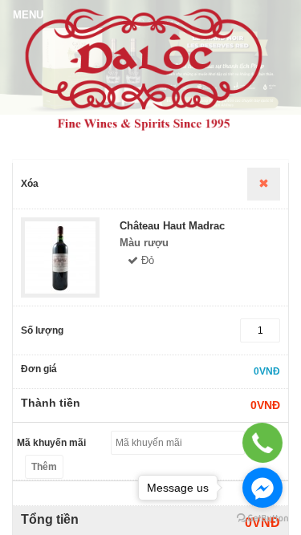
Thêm (44, 466)
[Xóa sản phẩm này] (263, 184)
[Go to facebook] (262, 488)
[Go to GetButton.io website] (262, 518)
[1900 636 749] (262, 442)
